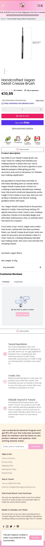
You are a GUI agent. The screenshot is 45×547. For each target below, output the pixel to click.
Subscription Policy (9, 469)
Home (3, 19)
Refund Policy (7, 473)
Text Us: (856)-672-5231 (11, 483)
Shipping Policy (7, 466)
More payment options (22, 128)
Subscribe (35, 446)
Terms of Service (8, 458)
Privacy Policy (7, 462)
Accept (35, 537)
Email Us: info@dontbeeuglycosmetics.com (19, 487)
